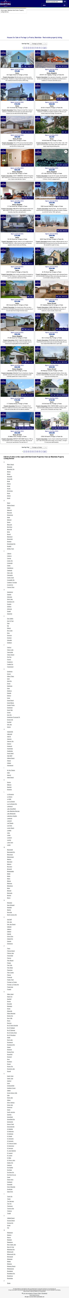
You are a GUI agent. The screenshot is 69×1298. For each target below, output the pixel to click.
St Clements (10, 1139)
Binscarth (9, 525)
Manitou (9, 859)
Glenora (9, 695)
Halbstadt (9, 734)
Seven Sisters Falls (12, 1093)
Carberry (9, 556)
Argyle (8, 488)
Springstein (10, 1122)
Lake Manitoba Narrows (13, 811)
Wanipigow (10, 1232)
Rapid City (9, 996)
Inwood (9, 775)
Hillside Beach (10, 758)
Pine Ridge (10, 968)
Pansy (8, 948)
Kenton (9, 782)
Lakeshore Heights (12, 816)
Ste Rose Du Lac (11, 1175)
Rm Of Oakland (11, 1028)
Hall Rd (9, 736)
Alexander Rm (10, 469)
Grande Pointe (11, 705)
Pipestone (9, 970)
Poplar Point (10, 980)
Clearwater (10, 575)
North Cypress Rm (12, 915)
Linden (9, 835)
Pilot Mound (10, 960)
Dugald (9, 611)
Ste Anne (9, 1170)
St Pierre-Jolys (11, 1160)
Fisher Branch (10, 655)
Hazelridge (10, 748)
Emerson (9, 635)
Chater (9, 565)
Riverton (9, 1023)
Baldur (8, 508)
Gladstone (9, 686)
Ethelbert (9, 643)
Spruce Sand (10, 1124)
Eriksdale (9, 640)
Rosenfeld (9, 1054)
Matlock (9, 864)
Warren (9, 1237)
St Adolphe (10, 1129)
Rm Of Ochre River (12, 1033)
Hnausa (9, 761)
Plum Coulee (10, 972)
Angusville (9, 479)
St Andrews (10, 1134)
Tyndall (9, 1213)
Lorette (9, 840)
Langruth (9, 821)
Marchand (9, 862)
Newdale (9, 907)
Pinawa (9, 963)
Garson (9, 674)
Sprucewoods (10, 1127)
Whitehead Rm (11, 1249)
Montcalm (9, 893)
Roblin (8, 1037)
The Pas (9, 1204)
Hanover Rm (10, 741)
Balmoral (9, 510)
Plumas (9, 975)
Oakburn (9, 929)
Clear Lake (10, 573)
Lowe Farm (10, 842)
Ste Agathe (10, 1167)
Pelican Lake (10, 953)
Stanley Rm (10, 1163)
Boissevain (10, 539)
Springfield (10, 1117)
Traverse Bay (10, 1208)
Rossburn (9, 1061)
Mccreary (9, 866)
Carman (9, 558)
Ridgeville (9, 1011)
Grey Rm (9, 715)
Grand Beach (10, 700)
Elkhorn (9, 628)
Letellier (9, 830)
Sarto (8, 1083)
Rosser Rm (10, 1066)
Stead (8, 1177)
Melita (8, 876)
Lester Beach (10, 828)
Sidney (9, 1100)
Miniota (9, 881)
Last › (44, 48)
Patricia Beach (11, 951)
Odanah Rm (10, 939)
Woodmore (10, 1276)
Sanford (9, 1081)
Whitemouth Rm (11, 1254)
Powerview (10, 987)
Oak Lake (9, 922)
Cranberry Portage (12, 582)
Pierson (9, 958)
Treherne (9, 1211)
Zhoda (8, 1283)
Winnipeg (9, 1264)
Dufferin (9, 606)
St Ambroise (10, 1131)
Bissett (9, 534)
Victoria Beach (11, 1220)
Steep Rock (10, 1179)
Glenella (9, 693)
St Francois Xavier (12, 1143)
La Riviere (9, 797)
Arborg (9, 484)
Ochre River (10, 936)
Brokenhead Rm (11, 544)
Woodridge (10, 1278)
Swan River (10, 1191)
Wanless (9, 1235)
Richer (8, 1009)
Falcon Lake (10, 650)
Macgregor (10, 854)
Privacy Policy (37, 1293)
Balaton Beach (11, 505)
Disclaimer (44, 1293)
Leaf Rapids (10, 823)
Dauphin (9, 594)
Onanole (9, 941)
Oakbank (9, 927)
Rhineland (9, 1006)
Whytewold (10, 1257)
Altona (8, 474)
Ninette (9, 910)
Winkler (9, 1261)
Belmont (9, 520)
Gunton (9, 727)
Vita (8, 1228)
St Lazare (9, 1155)
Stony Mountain (11, 1187)
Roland (9, 1047)
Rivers (8, 1021)
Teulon (9, 1199)
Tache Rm (9, 1196)
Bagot (8, 503)
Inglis (8, 773)
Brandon (9, 541)
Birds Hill (9, 529)
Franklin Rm (10, 664)
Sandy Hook (10, 1076)
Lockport (9, 838)
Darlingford (10, 592)
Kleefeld (9, 787)
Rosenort (9, 1057)
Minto (8, 888)
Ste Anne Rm (10, 1172)
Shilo (8, 1095)
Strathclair (9, 1189)
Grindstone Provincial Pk (13, 717)
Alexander (9, 467)
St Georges (10, 1148)
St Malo (9, 1158)
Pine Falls (9, 965)
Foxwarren (10, 662)
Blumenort (9, 537)
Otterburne (10, 943)
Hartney (9, 744)
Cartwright (10, 563)
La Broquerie (10, 794)
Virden (8, 1225)
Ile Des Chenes (11, 770)
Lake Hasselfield (11, 809)
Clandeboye (10, 568)
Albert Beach (10, 464)
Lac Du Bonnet (11, 801)
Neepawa (9, 903)
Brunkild (9, 546)
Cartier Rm (10, 561)
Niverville (9, 912)
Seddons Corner (11, 1088)
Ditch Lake (10, 599)
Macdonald (10, 850)
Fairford (9, 647)
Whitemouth (10, 1252)
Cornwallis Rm (10, 580)
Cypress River (10, 587)
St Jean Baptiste (11, 1151)
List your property (28, 1293)
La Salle (9, 799)
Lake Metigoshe (11, 813)
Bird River (9, 527)
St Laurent (10, 1153)
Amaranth (9, 476)
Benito (8, 522)
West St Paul (10, 1247)
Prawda (9, 989)
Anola (8, 481)
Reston (9, 1001)
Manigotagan (10, 857)
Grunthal (9, 722)
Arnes (8, 493)
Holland (9, 763)
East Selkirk (10, 618)
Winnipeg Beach (11, 1266)
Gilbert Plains (10, 676)
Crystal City (10, 585)
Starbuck (9, 1165)
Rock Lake (10, 1040)
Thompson (10, 1206)
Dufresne (9, 609)
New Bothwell (10, 905)
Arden (8, 486)
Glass (8, 688)
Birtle (8, 532)
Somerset (9, 1107)
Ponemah (9, 977)
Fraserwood (10, 667)
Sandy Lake (10, 1078)
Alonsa (9, 472)
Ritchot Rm (10, 1016)
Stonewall (9, 1184)
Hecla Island (10, 753)
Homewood (10, 765)
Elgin (8, 623)
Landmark (9, 818)
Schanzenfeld (10, 1086)
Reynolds (9, 1004)
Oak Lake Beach (11, 924)
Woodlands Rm (11, 1273)
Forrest (9, 659)
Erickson (9, 638)
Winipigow (9, 1259)
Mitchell (9, 891)
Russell (9, 1071)
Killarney (9, 785)
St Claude (9, 1136)
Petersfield (10, 956)
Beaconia (9, 512)
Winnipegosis (10, 1269)
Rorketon (9, 1049)
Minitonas (9, 883)
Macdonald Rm (11, 852)
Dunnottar (9, 614)
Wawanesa (10, 1242)
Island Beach (10, 777)
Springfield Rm (11, 1119)
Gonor (8, 698)
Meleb (8, 874)
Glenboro (9, 691)
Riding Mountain (11, 1013)
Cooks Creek (10, 577)
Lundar (9, 845)
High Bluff (9, 756)
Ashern (9, 496)
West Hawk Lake (11, 1244)
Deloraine (9, 597)
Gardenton (9, 671)
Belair (8, 517)
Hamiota (9, 739)
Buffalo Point (10, 549)
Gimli (8, 679)
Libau (8, 833)
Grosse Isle (10, 720)
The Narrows (10, 1201)
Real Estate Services (34, 1295)
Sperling (9, 1114)
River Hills (9, 1018)
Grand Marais (10, 703)
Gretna (9, 712)
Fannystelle (10, 652)
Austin (8, 498)
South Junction (11, 1112)
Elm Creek (9, 630)
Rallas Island (10, 994)
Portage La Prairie (12, 982)
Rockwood (10, 1042)
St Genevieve (10, 1146)
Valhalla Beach (11, 1218)
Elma (8, 633)
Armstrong (10, 491)
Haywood (9, 746)
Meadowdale (10, 871)
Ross (8, 1059)
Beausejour (10, 515)
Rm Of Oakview (11, 1030)
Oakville (9, 934)
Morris (8, 898)
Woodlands (10, 1271)
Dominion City (10, 602)
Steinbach (9, 1182)
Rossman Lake (11, 1069)
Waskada (9, 1240)
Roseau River (10, 1052)
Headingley (10, 751)
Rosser (9, 1064)
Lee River (9, 825)
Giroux (8, 683)
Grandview (10, 707)
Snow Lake (10, 1105)
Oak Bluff (9, 919)
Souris (8, 1110)
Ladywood (10, 806)
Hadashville (10, 732)
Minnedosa (10, 886)
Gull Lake (9, 724)
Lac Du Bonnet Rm (12, 804)
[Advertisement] (34, 23)
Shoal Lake (10, 1098)
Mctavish (9, 869)
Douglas (9, 604)
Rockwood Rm (11, 1045)
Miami (8, 878)
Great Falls (10, 710)
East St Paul (10, 621)
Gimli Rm (9, 681)
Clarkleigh (9, 570)
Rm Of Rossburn (11, 1035)
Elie (8, 626)
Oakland (9, 931)
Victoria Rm (10, 1223)
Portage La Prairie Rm (13, 984)
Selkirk (9, 1090)
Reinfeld (9, 999)
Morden (9, 895)
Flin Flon (9, 657)
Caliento (9, 553)
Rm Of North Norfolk (12, 1025)
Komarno (9, 789)
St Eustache (10, 1141)
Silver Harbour (11, 1102)
